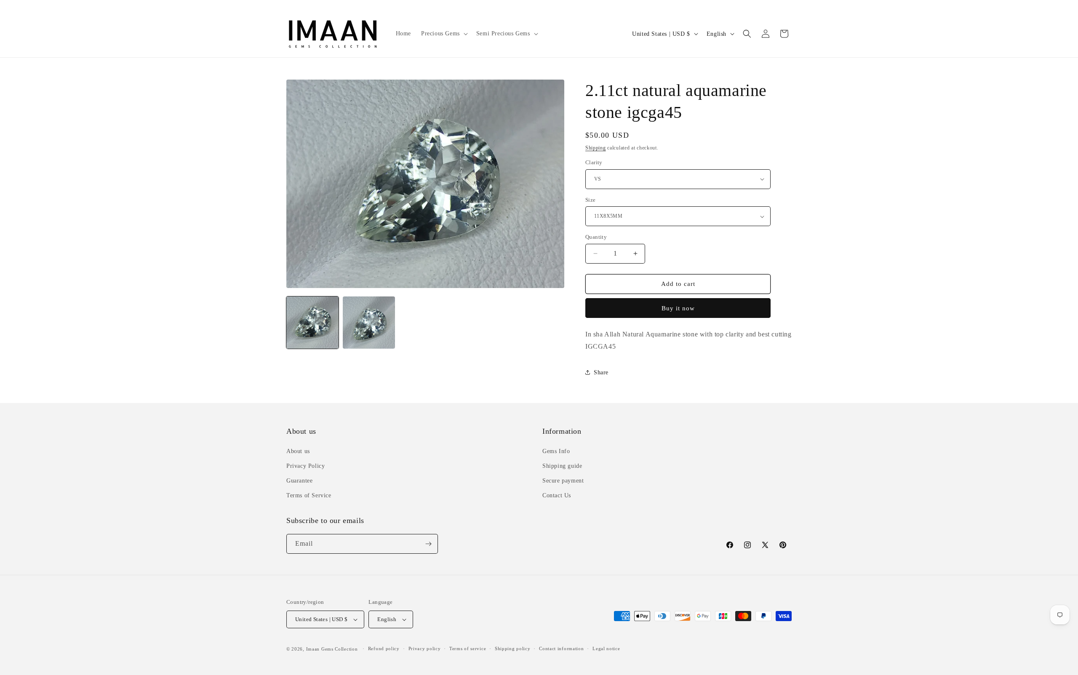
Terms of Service (308, 495)
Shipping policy (513, 648)
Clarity (594, 162)
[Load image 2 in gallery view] (369, 322)
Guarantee (299, 481)
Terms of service (467, 648)
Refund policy (384, 648)
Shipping (595, 148)
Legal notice (606, 648)
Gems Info (556, 451)
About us (298, 451)
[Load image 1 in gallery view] (312, 322)
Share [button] (601, 372)
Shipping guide (562, 466)
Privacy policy (424, 648)
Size (590, 200)
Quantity (596, 237)
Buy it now (678, 308)
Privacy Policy (305, 466)
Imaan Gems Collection (332, 648)
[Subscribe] (428, 544)
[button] (443, 34)
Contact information (561, 648)
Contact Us (556, 495)
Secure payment (563, 481)
